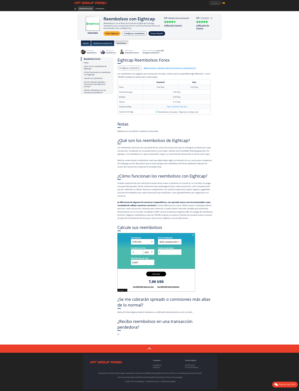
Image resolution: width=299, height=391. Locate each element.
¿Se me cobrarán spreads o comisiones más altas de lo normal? (94, 84)
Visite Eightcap (111, 33)
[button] (223, 3)
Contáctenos (99, 8)
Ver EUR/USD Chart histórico (168, 287)
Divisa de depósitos (165, 238)
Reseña (86, 43)
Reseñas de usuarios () (102, 43)
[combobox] (148, 252)
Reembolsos (121, 43)
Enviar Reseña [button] (157, 33)
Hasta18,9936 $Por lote (177, 106)
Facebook (156, 367)
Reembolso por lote (138, 248)
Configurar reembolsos (134, 33)
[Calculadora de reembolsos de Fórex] (193, 235)
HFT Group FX (190, 365)
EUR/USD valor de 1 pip (139, 258)
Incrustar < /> (122, 290)
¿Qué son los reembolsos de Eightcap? (95, 67)
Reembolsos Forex (85, 8)
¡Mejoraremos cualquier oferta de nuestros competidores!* (170, 68)
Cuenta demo (93, 33)
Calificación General (173, 25)
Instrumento (136, 238)
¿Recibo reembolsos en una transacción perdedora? (95, 91)
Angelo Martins (92, 53)
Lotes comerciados (166, 248)
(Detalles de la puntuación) (178, 18)
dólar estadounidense (170, 241)
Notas (86, 63)
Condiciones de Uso (152, 381)
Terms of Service (172, 377)
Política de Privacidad (168, 381)
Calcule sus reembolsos (93, 78)
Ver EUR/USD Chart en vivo (143, 287)
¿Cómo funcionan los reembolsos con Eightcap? (97, 73)
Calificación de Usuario (202, 27)
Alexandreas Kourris (132, 53)
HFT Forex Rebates (191, 367)
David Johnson (111, 53)
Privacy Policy (158, 377)
